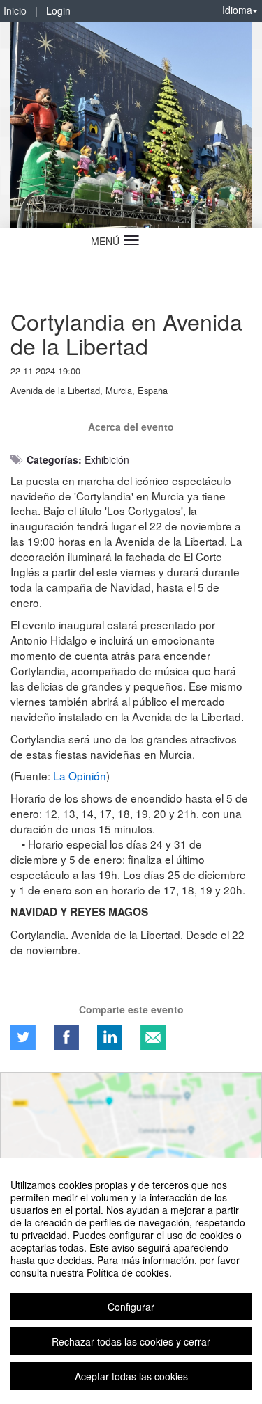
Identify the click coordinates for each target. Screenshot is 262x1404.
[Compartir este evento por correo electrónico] (153, 1037)
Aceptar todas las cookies (131, 1376)
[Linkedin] (109, 1037)
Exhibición (107, 459)
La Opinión (79, 775)
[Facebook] (66, 1037)
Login (58, 10)
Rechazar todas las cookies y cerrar (131, 1341)
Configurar (131, 1307)
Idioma (237, 10)
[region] (131, 1281)
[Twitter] (23, 1037)
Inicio (15, 10)
